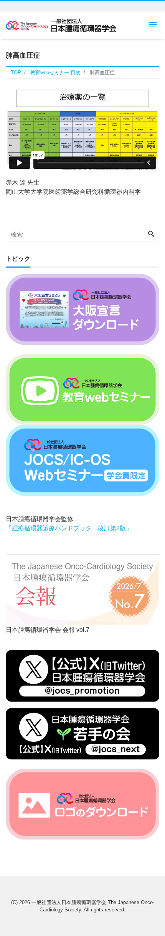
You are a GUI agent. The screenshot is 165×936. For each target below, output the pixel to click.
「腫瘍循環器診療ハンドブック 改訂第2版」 (69, 528)
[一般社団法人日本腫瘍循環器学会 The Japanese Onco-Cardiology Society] (61, 24)
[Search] (151, 234)
